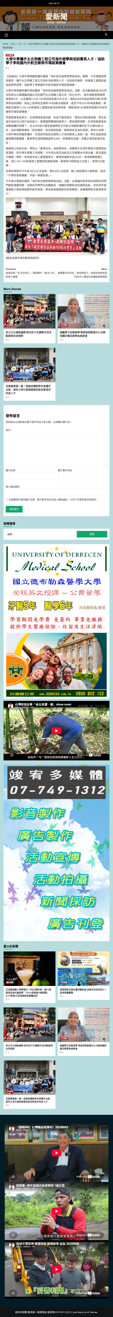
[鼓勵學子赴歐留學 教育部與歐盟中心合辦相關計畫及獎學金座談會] (84, 311)
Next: (82, 273)
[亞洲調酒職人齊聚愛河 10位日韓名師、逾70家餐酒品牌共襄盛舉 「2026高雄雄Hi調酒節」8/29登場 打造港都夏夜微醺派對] (29, 968)
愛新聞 (56, 17)
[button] (6, 34)
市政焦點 (64, 982)
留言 (9, 430)
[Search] (106, 34)
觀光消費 (10, 982)
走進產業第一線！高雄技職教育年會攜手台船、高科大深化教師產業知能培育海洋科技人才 (28, 390)
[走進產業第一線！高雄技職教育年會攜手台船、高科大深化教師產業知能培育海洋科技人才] (29, 365)
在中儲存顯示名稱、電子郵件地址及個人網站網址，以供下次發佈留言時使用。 (53, 499)
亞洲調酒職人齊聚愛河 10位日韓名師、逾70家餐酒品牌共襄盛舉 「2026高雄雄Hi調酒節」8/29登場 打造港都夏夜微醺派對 (28, 992)
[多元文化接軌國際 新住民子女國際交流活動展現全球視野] (29, 311)
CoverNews (77, 1312)
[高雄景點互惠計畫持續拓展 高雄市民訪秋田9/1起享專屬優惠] (84, 968)
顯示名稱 (11, 470)
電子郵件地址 (65, 472)
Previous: (31, 273)
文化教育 (10, 55)
